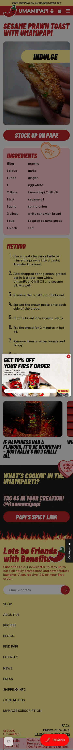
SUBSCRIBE (63, 390)
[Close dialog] (69, 356)
